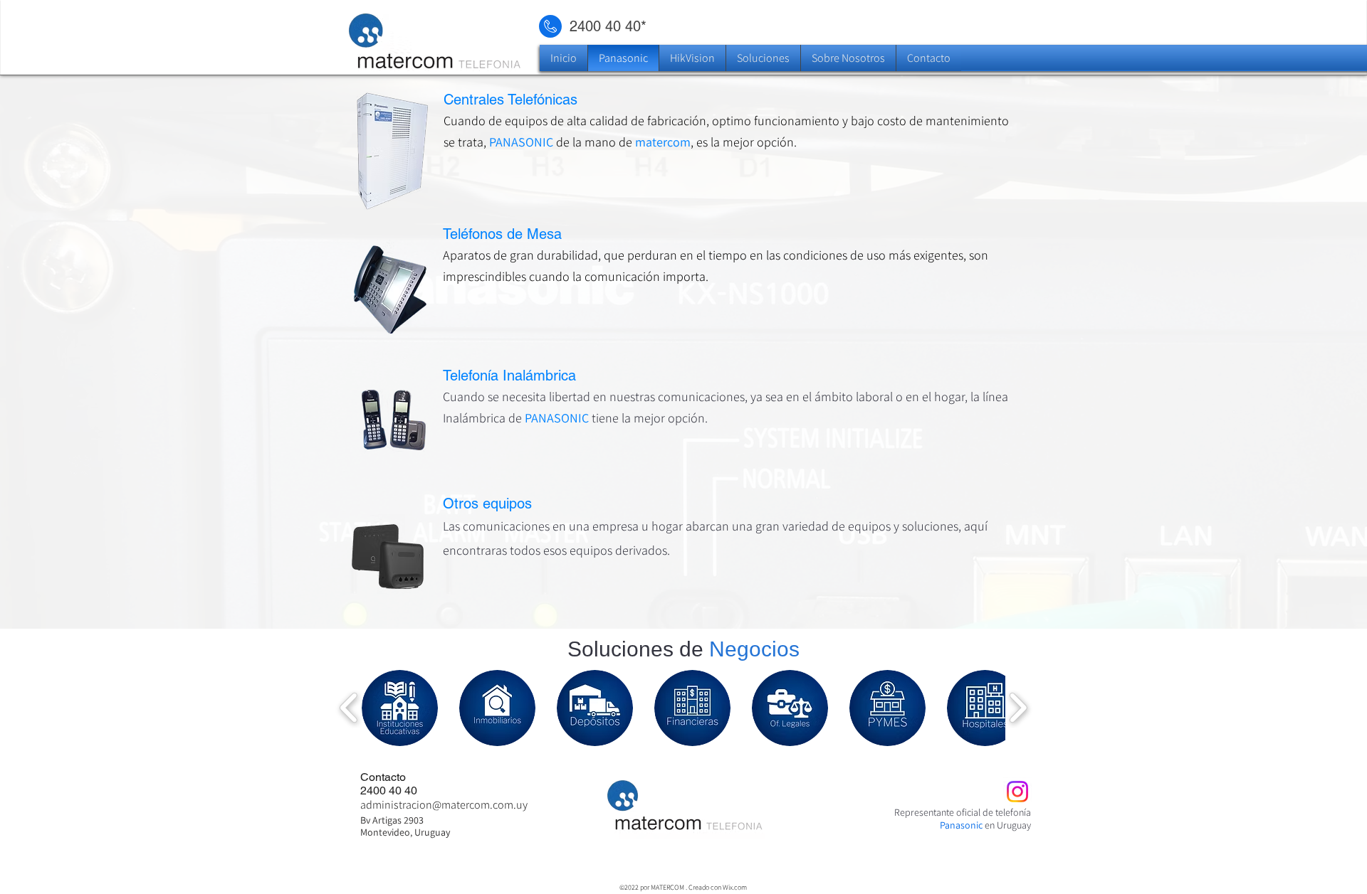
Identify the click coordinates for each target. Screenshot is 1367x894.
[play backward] (349, 707)
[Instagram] (1017, 791)
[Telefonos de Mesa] (685, 290)
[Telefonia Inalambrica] (685, 427)
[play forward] (1018, 707)
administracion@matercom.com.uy (444, 804)
